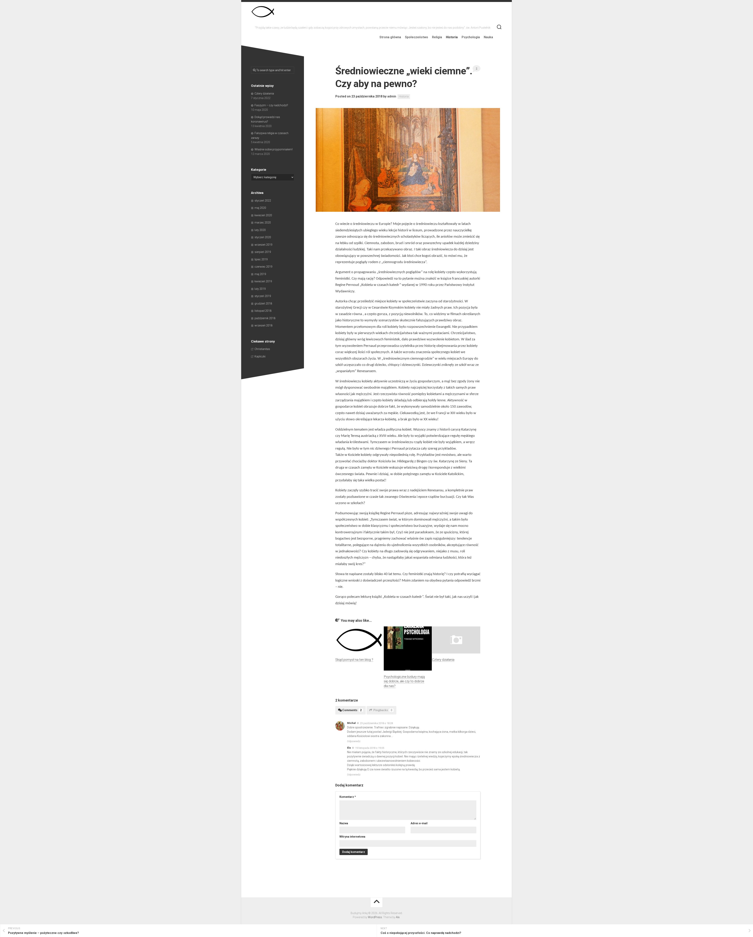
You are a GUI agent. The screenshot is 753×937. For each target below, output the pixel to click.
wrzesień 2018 (263, 325)
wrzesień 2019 (263, 244)
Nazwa (343, 823)
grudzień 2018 (263, 303)
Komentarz (347, 796)
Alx (398, 917)
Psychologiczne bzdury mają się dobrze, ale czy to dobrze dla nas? (404, 681)
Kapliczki (260, 356)
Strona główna (390, 37)
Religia (437, 37)
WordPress (375, 917)
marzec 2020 (263, 222)
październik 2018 (265, 318)
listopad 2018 (263, 310)
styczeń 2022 (263, 200)
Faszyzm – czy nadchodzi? (271, 105)
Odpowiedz (353, 741)
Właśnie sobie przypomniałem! (274, 149)
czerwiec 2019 (263, 266)
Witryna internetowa (352, 836)
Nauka (488, 37)
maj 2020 (260, 207)
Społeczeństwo (416, 37)
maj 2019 (260, 274)
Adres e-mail (419, 823)
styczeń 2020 (263, 237)
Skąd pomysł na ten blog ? (354, 660)
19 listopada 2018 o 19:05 (369, 747)
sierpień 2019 (263, 252)
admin (391, 96)
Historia (452, 37)
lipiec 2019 (261, 259)
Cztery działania (443, 660)
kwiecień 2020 (263, 215)
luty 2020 (260, 230)
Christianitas (262, 349)
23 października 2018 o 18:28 (376, 723)
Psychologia (471, 37)
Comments (352, 710)
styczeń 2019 (263, 296)
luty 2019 (260, 288)
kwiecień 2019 (263, 281)
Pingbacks (382, 710)
